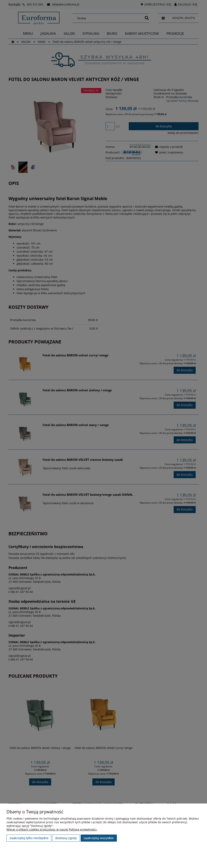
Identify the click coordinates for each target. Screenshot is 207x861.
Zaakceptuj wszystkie (98, 838)
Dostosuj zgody (66, 838)
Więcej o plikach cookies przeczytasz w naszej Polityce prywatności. (51, 829)
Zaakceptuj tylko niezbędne (29, 838)
